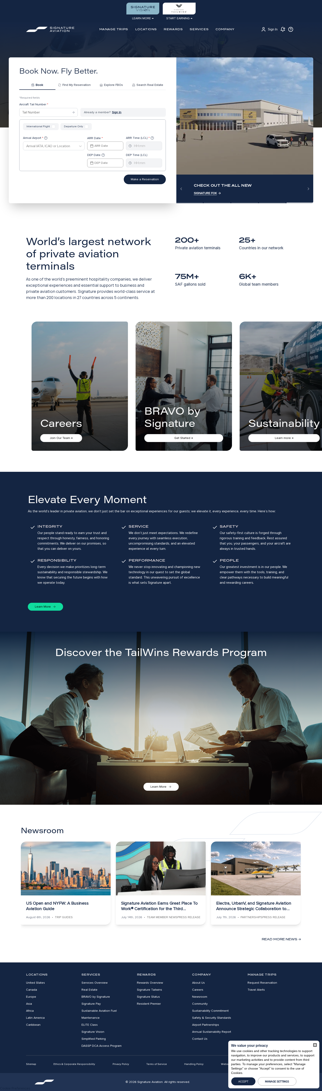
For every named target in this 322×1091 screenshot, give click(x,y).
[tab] (37, 85)
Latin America (35, 1018)
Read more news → (281, 939)
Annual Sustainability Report (211, 1032)
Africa (30, 1011)
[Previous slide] (181, 189)
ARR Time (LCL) (138, 138)
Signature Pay (91, 1004)
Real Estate (89, 990)
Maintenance (90, 1018)
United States (35, 983)
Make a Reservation (145, 179)
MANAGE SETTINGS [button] (277, 1081)
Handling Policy (193, 1064)
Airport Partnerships (205, 1025)
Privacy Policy (121, 1064)
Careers (197, 990)
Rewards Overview (150, 983)
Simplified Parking (93, 1039)
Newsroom (199, 997)
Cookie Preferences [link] (15, 1088)
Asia (29, 1004)
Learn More (43, 606)
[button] (315, 1045)
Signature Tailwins (149, 990)
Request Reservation (262, 983)
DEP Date (94, 155)
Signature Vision (92, 1032)
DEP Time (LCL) (136, 155)
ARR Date (95, 138)
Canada (31, 990)
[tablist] (92, 85)
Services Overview (94, 983)
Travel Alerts (256, 990)
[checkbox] (53, 126)
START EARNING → (179, 18)
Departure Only (73, 126)
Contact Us (199, 1039)
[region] (244, 130)
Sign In (273, 29)
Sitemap (31, 1064)
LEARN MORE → (143, 18)
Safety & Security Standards (211, 1018)
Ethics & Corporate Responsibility (74, 1064)
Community (200, 1004)
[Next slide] (308, 189)
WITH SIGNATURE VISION (211, 193)
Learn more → (70, 438)
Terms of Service (156, 1064)
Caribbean (33, 1025)
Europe (31, 997)
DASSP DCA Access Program (101, 1046)
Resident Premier (149, 1004)
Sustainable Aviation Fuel (99, 1011)
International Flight (38, 126)
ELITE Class (89, 1025)
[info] (290, 29)
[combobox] (26, 146)
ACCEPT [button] (243, 1081)
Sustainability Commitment (210, 1011)
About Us (198, 983)
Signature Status (148, 997)
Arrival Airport (33, 138)
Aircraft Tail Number (33, 104)
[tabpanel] (92, 145)
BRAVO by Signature (95, 997)
